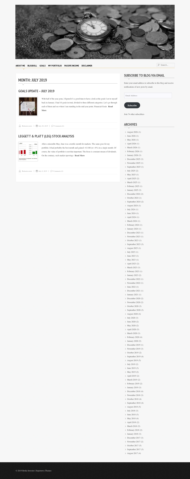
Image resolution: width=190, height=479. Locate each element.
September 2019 (133, 356)
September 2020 (133, 310)
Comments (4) (58, 171)
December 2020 (133, 298)
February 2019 (133, 383)
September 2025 (133, 166)
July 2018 (131, 410)
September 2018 (133, 402)
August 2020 (132, 313)
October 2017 (132, 445)
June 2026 (131, 135)
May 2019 (131, 372)
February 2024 (133, 224)
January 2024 (132, 228)
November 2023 (133, 236)
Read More (80, 155)
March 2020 (132, 333)
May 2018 (131, 418)
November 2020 (133, 302)
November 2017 (133, 441)
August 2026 (132, 132)
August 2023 (132, 248)
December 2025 (133, 159)
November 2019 (133, 348)
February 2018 (133, 430)
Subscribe (132, 105)
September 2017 (133, 449)
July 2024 (131, 209)
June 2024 (131, 213)
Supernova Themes (43, 470)
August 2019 (132, 360)
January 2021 (132, 294)
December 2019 (133, 344)
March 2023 (132, 267)
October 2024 (132, 197)
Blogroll (32, 65)
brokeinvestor (27, 126)
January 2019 (132, 387)
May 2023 (131, 259)
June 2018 (131, 414)
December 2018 (133, 391)
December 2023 (133, 232)
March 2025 (132, 182)
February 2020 (133, 337)
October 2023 (132, 240)
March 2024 (132, 221)
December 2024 (133, 193)
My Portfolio (55, 65)
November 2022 (133, 282)
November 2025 (133, 163)
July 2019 (131, 364)
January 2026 (132, 155)
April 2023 (131, 263)
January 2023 (132, 275)
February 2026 (133, 151)
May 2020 (131, 325)
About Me (20, 65)
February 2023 (133, 271)
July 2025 (131, 170)
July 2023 (131, 252)
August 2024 (132, 205)
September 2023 (133, 244)
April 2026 (131, 143)
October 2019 (132, 352)
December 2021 (133, 290)
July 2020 (131, 317)
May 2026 (131, 139)
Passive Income (71, 65)
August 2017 (132, 453)
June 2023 (131, 255)
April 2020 (131, 329)
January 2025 (132, 190)
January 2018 (132, 433)
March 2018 (132, 426)
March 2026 (132, 147)
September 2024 (133, 201)
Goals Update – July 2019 (36, 90)
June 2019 (131, 368)
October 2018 (132, 399)
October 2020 (132, 306)
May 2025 (131, 174)
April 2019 (131, 375)
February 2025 (133, 186)
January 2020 (132, 341)
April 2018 (131, 422)
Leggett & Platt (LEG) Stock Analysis (46, 136)
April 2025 (131, 178)
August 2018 (132, 406)
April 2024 (131, 217)
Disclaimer (87, 65)
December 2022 (133, 279)
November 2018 (133, 395)
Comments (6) (59, 126)
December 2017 (133, 437)
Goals (43, 65)
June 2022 (131, 286)
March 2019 (132, 379)
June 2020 (131, 321)
